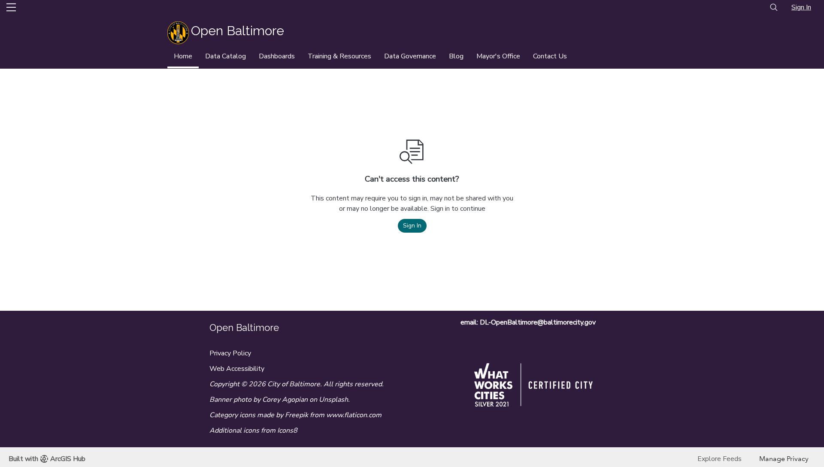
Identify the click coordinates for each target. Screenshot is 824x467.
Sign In (801, 7)
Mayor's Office (498, 56)
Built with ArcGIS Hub (47, 459)
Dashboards (277, 56)
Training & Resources (339, 56)
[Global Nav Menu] (11, 7)
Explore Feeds (719, 459)
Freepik (296, 415)
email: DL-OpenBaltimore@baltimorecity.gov (528, 322)
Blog (456, 56)
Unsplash (333, 399)
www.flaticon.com (354, 415)
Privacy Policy (230, 353)
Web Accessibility (236, 368)
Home (183, 56)
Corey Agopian (285, 399)
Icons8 (287, 430)
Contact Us (550, 56)
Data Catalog (225, 56)
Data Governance (410, 56)
